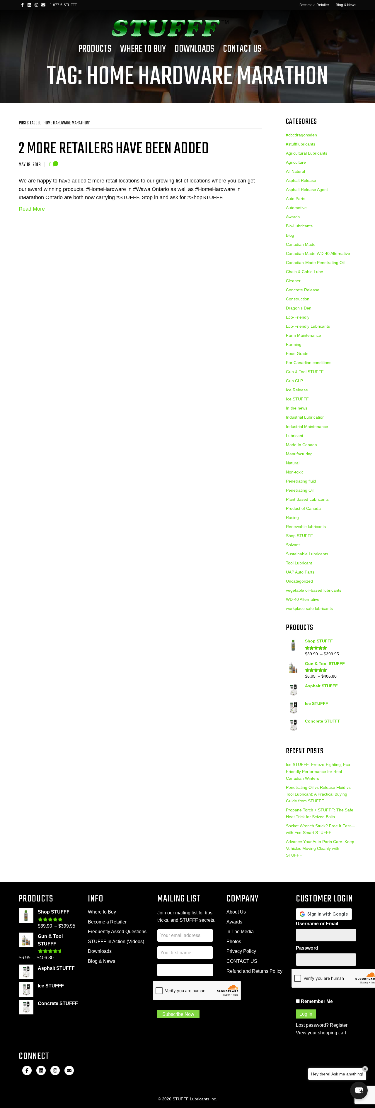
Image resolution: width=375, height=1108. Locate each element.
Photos (233, 941)
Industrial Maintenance (307, 426)
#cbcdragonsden (301, 135)
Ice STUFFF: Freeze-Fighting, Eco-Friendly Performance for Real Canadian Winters (319, 771)
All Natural (295, 171)
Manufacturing (299, 453)
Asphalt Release (301, 180)
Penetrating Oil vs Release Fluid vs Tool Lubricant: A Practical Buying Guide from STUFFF (318, 794)
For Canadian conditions (308, 362)
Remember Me (316, 1001)
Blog (290, 235)
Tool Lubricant (299, 563)
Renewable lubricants (306, 526)
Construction (297, 299)
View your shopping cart (321, 1032)
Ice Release (297, 390)
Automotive (296, 207)
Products (95, 49)
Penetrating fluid (301, 481)
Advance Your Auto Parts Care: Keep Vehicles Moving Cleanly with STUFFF (320, 848)
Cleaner (293, 280)
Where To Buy (143, 49)
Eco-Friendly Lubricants (308, 326)
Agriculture (296, 162)
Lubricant (294, 435)
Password (307, 947)
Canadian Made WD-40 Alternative (318, 253)
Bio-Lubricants (299, 226)
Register (338, 1025)
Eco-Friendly (297, 317)
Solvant (293, 544)
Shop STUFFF (299, 535)
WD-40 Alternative (302, 599)
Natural (292, 463)
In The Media (240, 931)
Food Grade (297, 353)
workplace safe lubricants (309, 608)
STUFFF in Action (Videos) (116, 941)
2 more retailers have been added (114, 149)
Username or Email (317, 923)
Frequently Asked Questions (117, 931)
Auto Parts (295, 198)
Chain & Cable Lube (304, 271)
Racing (292, 517)
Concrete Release (302, 289)
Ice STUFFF (297, 399)
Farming (293, 344)
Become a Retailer (314, 5)
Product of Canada (303, 508)
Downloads (194, 49)
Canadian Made (301, 244)
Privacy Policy (241, 951)
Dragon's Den (298, 308)
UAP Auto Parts (300, 572)
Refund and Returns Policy (254, 971)
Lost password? (312, 1025)
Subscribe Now (178, 1014)
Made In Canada (301, 444)
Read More (32, 209)
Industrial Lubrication (305, 417)
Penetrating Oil (299, 490)
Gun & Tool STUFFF (305, 371)
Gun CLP (294, 380)
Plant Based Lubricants (307, 499)
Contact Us (242, 49)
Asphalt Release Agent (307, 189)
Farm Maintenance (303, 335)
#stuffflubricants (300, 144)
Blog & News (346, 5)
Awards (293, 216)
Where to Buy (102, 911)
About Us (236, 911)
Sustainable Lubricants (307, 554)
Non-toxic (295, 472)
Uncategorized (299, 581)
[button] (359, 1090)
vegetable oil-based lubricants (313, 590)
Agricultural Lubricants (306, 153)
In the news (296, 408)
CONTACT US (241, 961)
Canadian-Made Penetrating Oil (315, 262)
